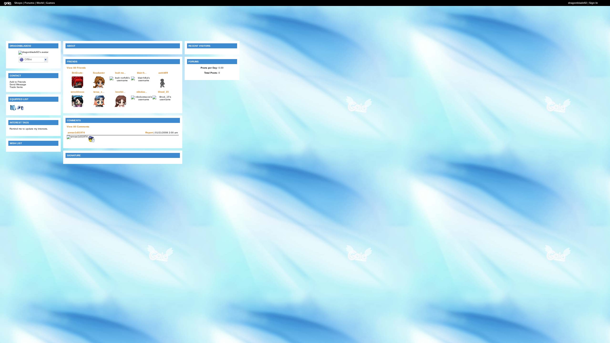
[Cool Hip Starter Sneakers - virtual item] (20, 110)
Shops (18, 2)
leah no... (120, 72)
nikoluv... (142, 92)
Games (50, 2)
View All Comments (78, 126)
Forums (29, 2)
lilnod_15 (163, 92)
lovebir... (120, 92)
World (40, 2)
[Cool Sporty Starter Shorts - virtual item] (13, 110)
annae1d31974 (76, 132)
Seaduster (99, 72)
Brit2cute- (77, 72)
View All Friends (76, 67)
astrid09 (163, 72)
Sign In (593, 2)
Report (149, 132)
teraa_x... (98, 92)
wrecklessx (77, 92)
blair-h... (142, 72)
